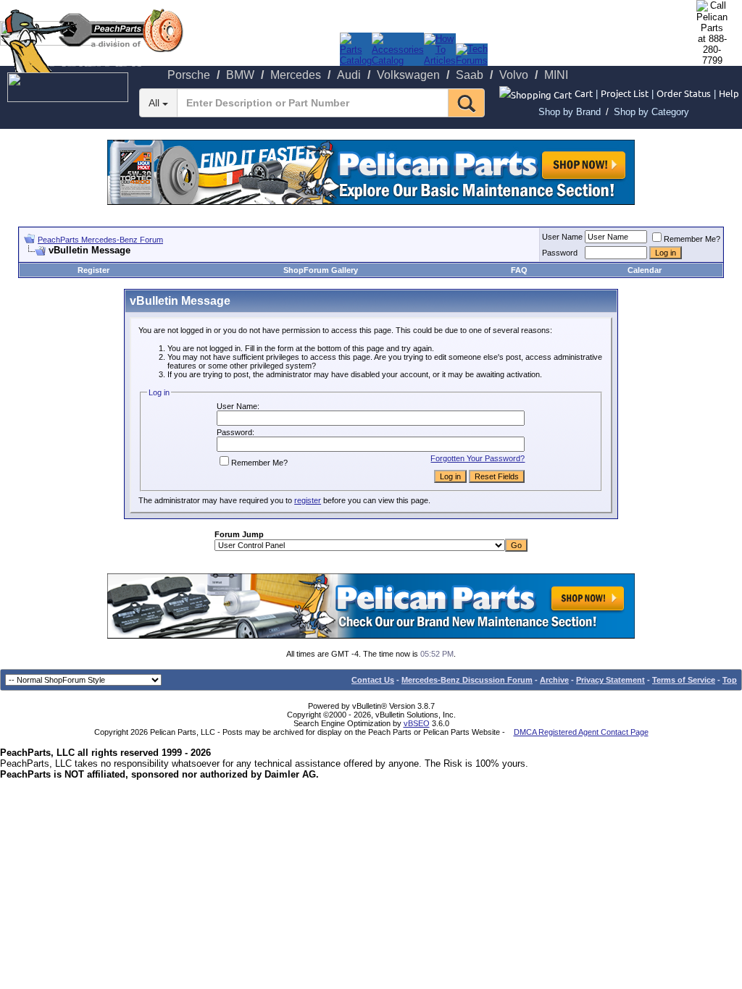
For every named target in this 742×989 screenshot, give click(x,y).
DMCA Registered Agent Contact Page (581, 732)
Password (560, 252)
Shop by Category (651, 111)
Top (729, 680)
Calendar (645, 270)
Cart (584, 93)
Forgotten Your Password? (477, 458)
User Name (562, 236)
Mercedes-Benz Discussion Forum (467, 680)
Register (93, 270)
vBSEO (417, 723)
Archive (554, 680)
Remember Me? (692, 239)
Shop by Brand (569, 111)
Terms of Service (683, 680)
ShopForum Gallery (320, 270)
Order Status (683, 93)
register (307, 500)
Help (729, 93)
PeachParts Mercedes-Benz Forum (100, 239)
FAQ (519, 270)
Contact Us (372, 680)
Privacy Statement (610, 680)
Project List (625, 93)
